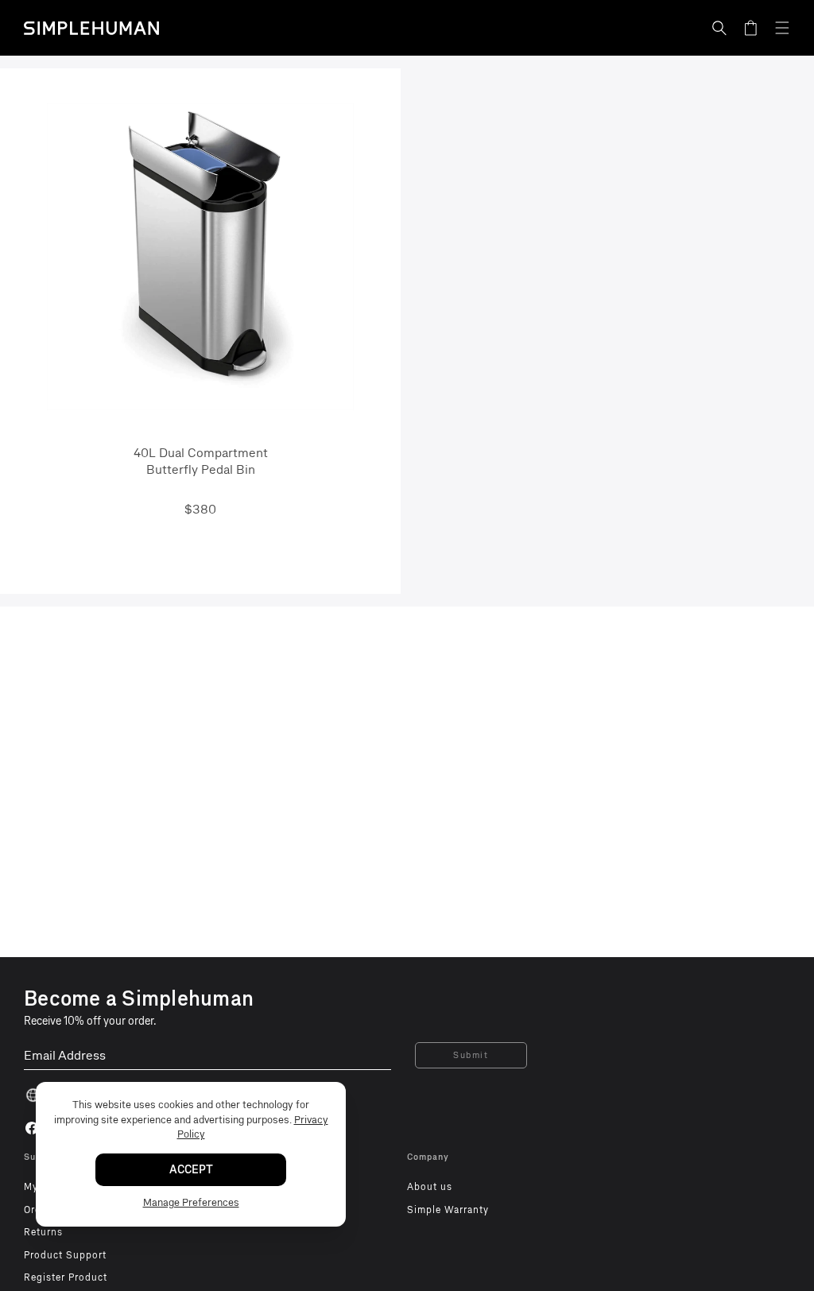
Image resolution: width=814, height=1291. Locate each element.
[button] (719, 28)
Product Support (65, 1255)
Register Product (65, 1277)
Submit (471, 1055)
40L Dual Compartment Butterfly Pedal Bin (201, 461)
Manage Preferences (191, 1202)
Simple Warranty (448, 1209)
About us (429, 1186)
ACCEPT (191, 1170)
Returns (43, 1232)
